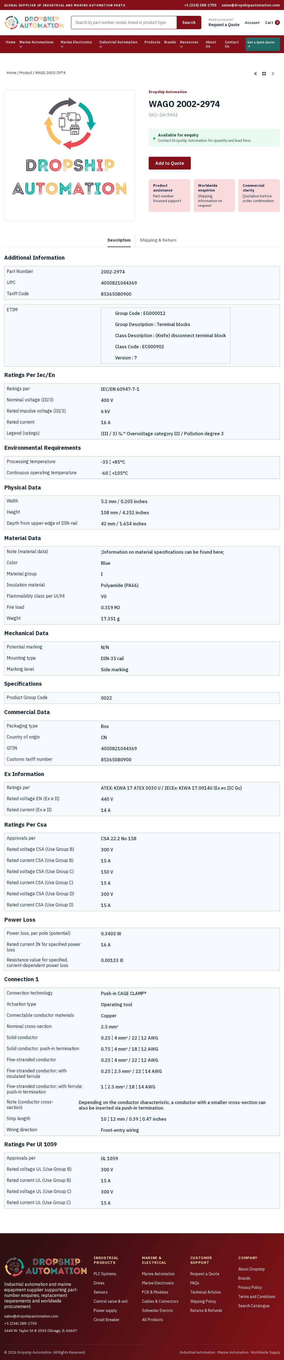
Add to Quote (169, 163)
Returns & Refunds (206, 1310)
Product (25, 72)
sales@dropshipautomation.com (251, 5)
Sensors (101, 1292)
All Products (152, 1319)
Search (189, 22)
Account (252, 22)
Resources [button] (189, 42)
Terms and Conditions (256, 1296)
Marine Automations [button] (36, 42)
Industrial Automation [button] (118, 42)
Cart (271, 22)
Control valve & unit (111, 1301)
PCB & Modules (155, 1292)
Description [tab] (119, 240)
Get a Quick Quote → (261, 44)
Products (152, 42)
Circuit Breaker (107, 1319)
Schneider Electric (157, 1310)
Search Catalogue (254, 1305)
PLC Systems (105, 1273)
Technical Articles (205, 1292)
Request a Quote (204, 1273)
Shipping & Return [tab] (158, 240)
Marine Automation (158, 1273)
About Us (211, 44)
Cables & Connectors (160, 1301)
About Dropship (251, 1269)
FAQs (194, 1283)
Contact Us (232, 44)
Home (11, 42)
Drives (99, 1283)
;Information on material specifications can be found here (162, 552)
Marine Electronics (158, 1283)
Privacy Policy (250, 1287)
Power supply (105, 1310)
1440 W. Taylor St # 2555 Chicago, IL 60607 (40, 1330)
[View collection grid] (264, 73)
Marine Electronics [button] (76, 42)
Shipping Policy (203, 1301)
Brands (170, 42)
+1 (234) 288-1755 (200, 5)
